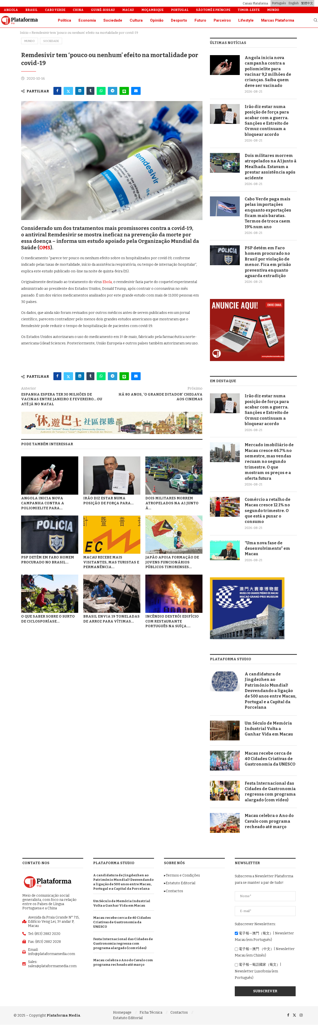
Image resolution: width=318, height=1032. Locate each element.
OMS (44, 248)
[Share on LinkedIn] (79, 91)
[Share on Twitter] (68, 91)
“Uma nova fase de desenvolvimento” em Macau (267, 548)
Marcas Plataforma (277, 20)
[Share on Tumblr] (90, 91)
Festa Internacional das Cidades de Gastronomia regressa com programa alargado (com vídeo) (270, 791)
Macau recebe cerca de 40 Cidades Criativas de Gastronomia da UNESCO (270, 759)
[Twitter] (294, 1015)
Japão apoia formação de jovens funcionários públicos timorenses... (172, 562)
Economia (87, 20)
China (78, 10)
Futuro (200, 20)
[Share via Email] (136, 91)
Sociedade (112, 20)
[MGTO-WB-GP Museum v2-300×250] (247, 579)
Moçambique (152, 10)
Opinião (156, 20)
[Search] (315, 20)
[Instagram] (301, 1015)
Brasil (31, 10)
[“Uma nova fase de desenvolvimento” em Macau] (225, 550)
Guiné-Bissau (103, 10)
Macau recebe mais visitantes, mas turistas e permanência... (111, 562)
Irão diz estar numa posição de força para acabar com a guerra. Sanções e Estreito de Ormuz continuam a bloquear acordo (267, 120)
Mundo (273, 10)
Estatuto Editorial (128, 1018)
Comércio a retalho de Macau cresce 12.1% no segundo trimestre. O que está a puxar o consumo (267, 510)
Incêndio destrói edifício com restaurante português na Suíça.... (172, 621)
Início (24, 33)
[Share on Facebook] (57, 91)
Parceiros (222, 20)
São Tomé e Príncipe (213, 10)
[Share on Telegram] (112, 91)
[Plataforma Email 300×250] (247, 301)
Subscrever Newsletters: (255, 924)
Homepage (122, 1012)
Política (64, 20)
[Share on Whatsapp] (101, 91)
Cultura (136, 20)
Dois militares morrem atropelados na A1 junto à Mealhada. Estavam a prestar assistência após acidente (270, 166)
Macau (128, 10)
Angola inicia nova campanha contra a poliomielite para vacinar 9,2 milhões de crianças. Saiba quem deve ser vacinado (268, 71)
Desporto (179, 20)
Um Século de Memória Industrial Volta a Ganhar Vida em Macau (269, 729)
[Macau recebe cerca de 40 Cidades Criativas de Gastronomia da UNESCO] (225, 761)
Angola (11, 10)
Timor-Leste (249, 10)
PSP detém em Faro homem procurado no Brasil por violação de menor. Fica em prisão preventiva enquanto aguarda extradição (268, 262)
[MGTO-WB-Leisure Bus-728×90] (111, 414)
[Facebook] (288, 1015)
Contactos (179, 1012)
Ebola (107, 282)
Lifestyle (246, 20)
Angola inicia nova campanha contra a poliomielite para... (42, 503)
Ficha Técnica (151, 1012)
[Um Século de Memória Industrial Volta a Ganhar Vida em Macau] (225, 730)
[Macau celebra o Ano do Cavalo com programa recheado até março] (225, 823)
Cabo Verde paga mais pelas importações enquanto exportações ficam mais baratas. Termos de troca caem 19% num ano (268, 213)
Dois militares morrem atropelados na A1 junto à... (172, 503)
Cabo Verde (55, 10)
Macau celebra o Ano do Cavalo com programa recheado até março (269, 821)
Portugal (180, 10)
